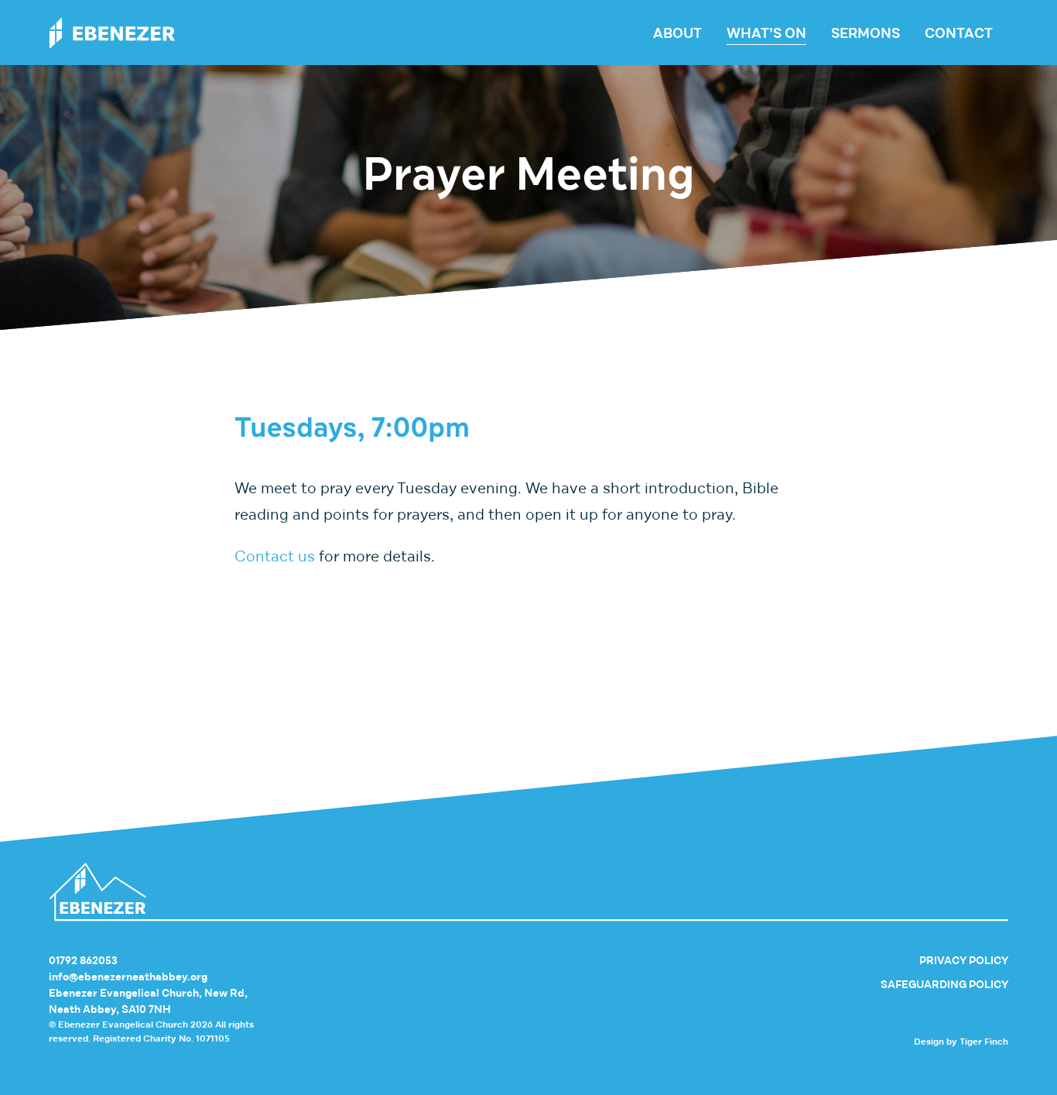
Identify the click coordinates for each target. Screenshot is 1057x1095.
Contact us (274, 556)
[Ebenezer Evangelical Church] (112, 33)
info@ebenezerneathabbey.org (128, 977)
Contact (959, 33)
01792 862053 (83, 960)
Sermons (865, 33)
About (677, 33)
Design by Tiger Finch (961, 1041)
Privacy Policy (963, 960)
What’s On (766, 33)
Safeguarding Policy (944, 984)
